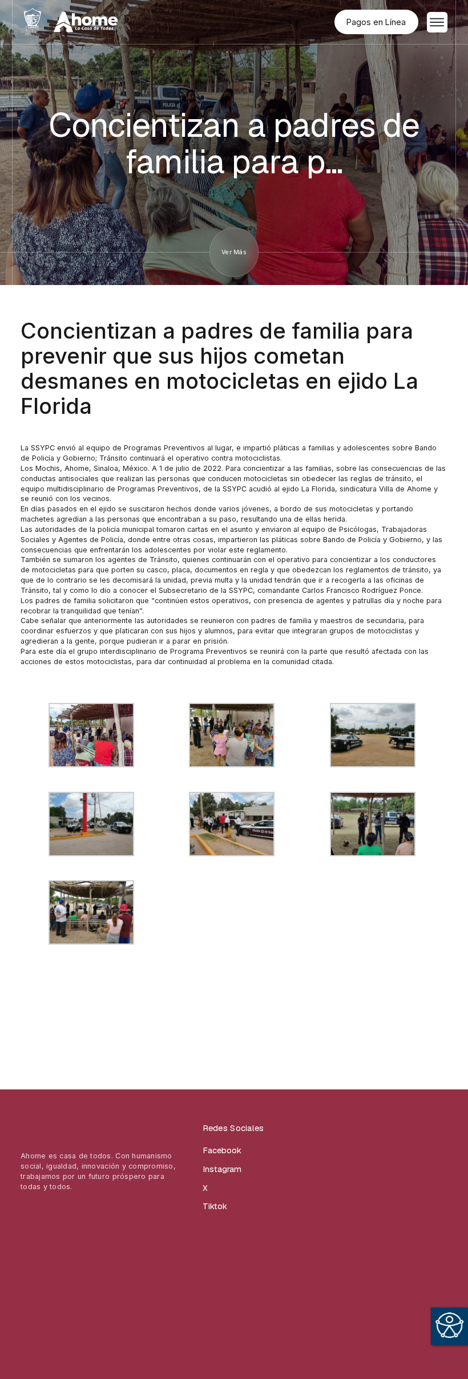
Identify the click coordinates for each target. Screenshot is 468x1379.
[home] (69, 21)
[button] (437, 22)
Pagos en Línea (376, 22)
